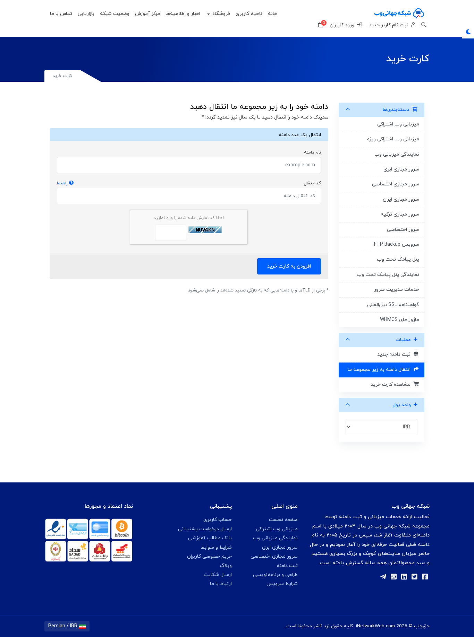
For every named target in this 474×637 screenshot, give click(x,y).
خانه (272, 13)
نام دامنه (312, 152)
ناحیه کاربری (249, 13)
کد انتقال (189, 183)
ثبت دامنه (287, 565)
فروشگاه (220, 13)
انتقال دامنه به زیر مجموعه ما (380, 369)
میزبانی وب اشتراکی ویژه (393, 139)
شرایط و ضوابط (216, 547)
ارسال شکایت (218, 574)
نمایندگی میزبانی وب (275, 538)
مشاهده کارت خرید (392, 384)
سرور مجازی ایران (401, 199)
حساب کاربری (217, 519)
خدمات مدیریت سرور (396, 289)
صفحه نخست (283, 519)
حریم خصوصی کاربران (209, 556)
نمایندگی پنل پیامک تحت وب (388, 274)
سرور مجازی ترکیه (400, 214)
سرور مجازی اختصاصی (395, 184)
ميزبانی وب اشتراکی (398, 124)
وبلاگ (226, 565)
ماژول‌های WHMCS (399, 319)
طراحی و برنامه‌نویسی (275, 574)
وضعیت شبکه (114, 13)
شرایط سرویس (282, 584)
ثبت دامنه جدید (395, 354)
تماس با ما (61, 13)
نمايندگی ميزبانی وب (396, 154)
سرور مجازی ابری (401, 169)
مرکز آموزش (147, 13)
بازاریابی (86, 13)
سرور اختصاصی (403, 229)
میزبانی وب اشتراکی (277, 529)
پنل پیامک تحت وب (398, 259)
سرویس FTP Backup (396, 244)
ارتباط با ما (221, 584)
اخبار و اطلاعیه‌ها (183, 13)
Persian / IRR (63, 626)
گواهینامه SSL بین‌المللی (393, 305)
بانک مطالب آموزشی (210, 538)
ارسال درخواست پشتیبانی (205, 529)
